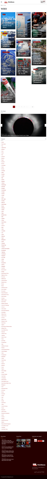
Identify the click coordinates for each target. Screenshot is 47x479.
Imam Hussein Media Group (6, 383)
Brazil (3, 285)
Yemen (3, 361)
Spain (3, 172)
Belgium (3, 181)
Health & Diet (4, 319)
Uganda (3, 218)
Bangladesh (3, 356)
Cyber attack (4, 308)
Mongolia (3, 266)
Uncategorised (4, 354)
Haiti (2, 227)
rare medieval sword (5, 425)
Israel (2, 386)
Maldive (3, 422)
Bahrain (3, 158)
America (3, 225)
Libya (3, 211)
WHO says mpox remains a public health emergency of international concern (8, 97)
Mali (2, 216)
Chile (2, 229)
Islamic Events (4, 337)
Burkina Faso (4, 214)
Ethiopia (3, 207)
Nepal (3, 241)
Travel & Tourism (4, 406)
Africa (3, 197)
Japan (3, 237)
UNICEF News (4, 333)
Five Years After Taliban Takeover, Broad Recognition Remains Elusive (20, 135)
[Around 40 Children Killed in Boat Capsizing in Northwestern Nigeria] (28, 440)
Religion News (4, 328)
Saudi (3, 152)
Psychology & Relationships (7, 326)
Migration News (4, 275)
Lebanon (3, 156)
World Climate (4, 379)
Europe (3, 168)
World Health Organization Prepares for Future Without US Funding (22, 32)
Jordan (3, 259)
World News (4, 322)
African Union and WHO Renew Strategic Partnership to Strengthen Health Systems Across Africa (8, 22)
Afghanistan (4, 147)
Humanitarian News (5, 273)
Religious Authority (5, 303)
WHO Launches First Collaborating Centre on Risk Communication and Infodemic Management (38, 77)
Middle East (4, 278)
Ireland (3, 400)
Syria (2, 151)
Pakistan (3, 149)
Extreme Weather (4, 374)
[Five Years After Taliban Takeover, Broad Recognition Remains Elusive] (28, 443)
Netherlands (4, 184)
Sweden (3, 174)
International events (5, 294)
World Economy (4, 287)
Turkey (3, 358)
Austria (3, 175)
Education (3, 331)
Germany (3, 170)
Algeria (3, 324)
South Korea (4, 402)
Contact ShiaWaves (41, 467)
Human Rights (4, 370)
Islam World (4, 144)
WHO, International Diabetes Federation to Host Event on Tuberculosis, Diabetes (7, 68)
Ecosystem (3, 291)
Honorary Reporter (35, 468)
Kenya (3, 206)
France (3, 367)
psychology (3, 340)
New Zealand (4, 289)
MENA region (4, 299)
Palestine (3, 347)
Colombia (3, 230)
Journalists (3, 393)
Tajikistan (3, 252)
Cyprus (3, 195)
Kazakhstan (4, 250)
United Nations (4, 280)
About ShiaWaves (35, 467)
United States (4, 360)
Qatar (2, 399)
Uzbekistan (4, 253)
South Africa (4, 222)
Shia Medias (4, 312)
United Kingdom (4, 351)
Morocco (3, 202)
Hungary (3, 418)
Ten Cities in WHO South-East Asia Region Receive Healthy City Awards (23, 70)
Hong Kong (4, 245)
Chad (2, 223)
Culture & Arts (4, 315)
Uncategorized (4, 342)
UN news (3, 317)
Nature (3, 338)
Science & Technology (5, 305)
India (2, 344)
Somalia (3, 200)
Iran (2, 154)
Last (32, 106)
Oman (3, 260)
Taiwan (3, 264)
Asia (2, 232)
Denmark (3, 186)
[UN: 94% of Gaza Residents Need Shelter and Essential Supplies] (23, 440)
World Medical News (5, 381)
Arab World (3, 376)
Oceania (3, 298)
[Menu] (1, 2)
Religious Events (4, 321)
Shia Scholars (4, 296)
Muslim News (4, 282)
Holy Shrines (4, 301)
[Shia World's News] (9, 2)
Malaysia (3, 236)
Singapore (3, 255)
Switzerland (4, 190)
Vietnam (3, 246)
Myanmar (3, 365)
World (3, 167)
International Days (5, 388)
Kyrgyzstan (4, 262)
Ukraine (3, 193)
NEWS (3, 142)
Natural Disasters (5, 292)
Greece (3, 179)
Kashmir (3, 161)
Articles (3, 395)
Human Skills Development (6, 423)
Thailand (3, 243)
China (3, 234)
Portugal (3, 188)
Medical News (4, 314)
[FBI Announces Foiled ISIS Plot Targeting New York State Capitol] (19, 443)
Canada (3, 372)
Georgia (3, 191)
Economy (3, 276)
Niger (3, 213)
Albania (3, 183)
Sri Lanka (3, 257)
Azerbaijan (3, 165)
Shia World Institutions (5, 310)
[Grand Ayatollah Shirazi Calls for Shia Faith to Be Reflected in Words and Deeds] (19, 446)
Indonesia (3, 363)
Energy (3, 271)
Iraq (2, 145)
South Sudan (4, 204)
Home (3, 5)
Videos (3, 404)
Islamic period (4, 411)
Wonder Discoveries (5, 420)
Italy (2, 177)
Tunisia (3, 209)
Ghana (3, 220)
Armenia (3, 416)
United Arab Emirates (5, 248)
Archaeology (4, 377)
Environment (4, 269)
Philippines (4, 239)
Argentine (3, 335)
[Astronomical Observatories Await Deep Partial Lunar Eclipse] (23, 443)
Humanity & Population (5, 413)
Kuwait (3, 163)
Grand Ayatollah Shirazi (5, 349)
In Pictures (3, 390)
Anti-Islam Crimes (5, 429)
